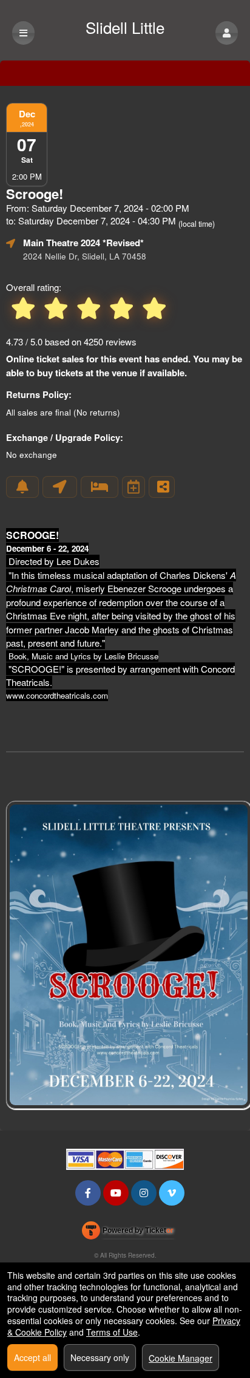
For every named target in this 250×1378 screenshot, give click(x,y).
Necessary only (99, 1357)
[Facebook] (88, 1192)
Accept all (32, 1357)
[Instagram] (144, 1192)
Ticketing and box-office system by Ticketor (127, 1232)
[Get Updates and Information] (22, 487)
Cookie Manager (180, 1358)
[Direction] (60, 487)
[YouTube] (116, 1192)
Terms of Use (112, 1332)
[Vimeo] (172, 1192)
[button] (226, 33)
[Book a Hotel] (99, 487)
